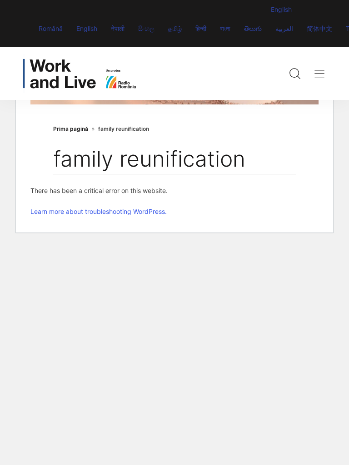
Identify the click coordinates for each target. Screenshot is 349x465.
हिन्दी (200, 28)
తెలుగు (253, 28)
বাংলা (225, 28)
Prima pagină (70, 128)
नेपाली (118, 28)
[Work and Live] (79, 73)
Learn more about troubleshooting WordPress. (98, 211)
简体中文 (319, 28)
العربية (284, 28)
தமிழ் (175, 28)
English (86, 28)
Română (51, 28)
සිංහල (146, 28)
